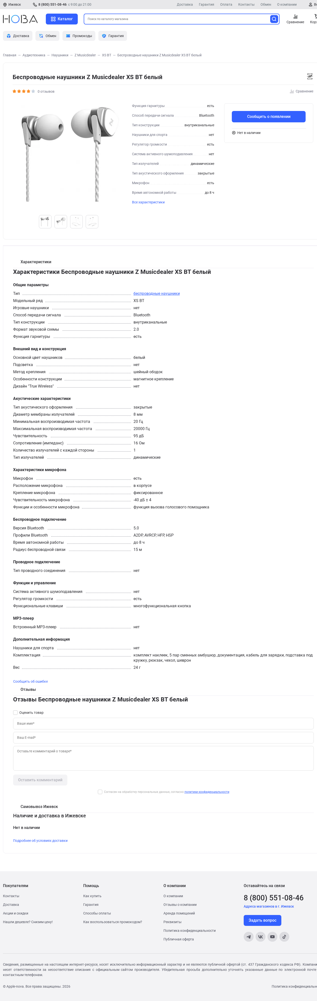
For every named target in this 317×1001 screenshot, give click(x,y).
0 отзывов (46, 91)
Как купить (92, 896)
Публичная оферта (178, 939)
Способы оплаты (97, 913)
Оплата (226, 4)
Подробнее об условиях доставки (40, 841)
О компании (287, 4)
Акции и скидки (15, 913)
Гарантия (206, 4)
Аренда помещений (179, 913)
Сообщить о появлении (269, 116)
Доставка (185, 4)
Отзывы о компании (180, 905)
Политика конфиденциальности (189, 931)
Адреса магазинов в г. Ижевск (269, 906)
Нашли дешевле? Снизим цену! (28, 922)
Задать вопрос (262, 920)
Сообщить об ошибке (30, 681)
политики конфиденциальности (207, 792)
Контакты (246, 4)
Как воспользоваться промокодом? (112, 922)
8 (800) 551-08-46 (52, 4)
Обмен (266, 4)
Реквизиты (172, 922)
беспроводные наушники (156, 293)
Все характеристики (148, 202)
